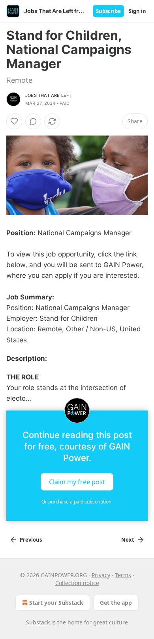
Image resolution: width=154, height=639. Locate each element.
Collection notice (77, 583)
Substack (38, 622)
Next (127, 539)
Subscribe (108, 11)
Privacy (101, 575)
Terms (123, 575)
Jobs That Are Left (48, 95)
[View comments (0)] (33, 121)
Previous (31, 539)
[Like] (14, 121)
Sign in (137, 11)
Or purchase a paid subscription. (77, 501)
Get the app (116, 602)
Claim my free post (77, 481)
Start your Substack (56, 602)
